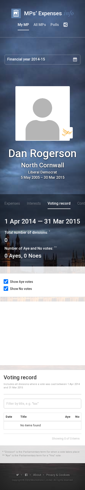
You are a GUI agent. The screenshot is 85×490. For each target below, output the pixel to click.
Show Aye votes (21, 282)
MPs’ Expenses (49, 13)
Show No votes (21, 289)
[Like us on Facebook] (26, 475)
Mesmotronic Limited (41, 480)
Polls (55, 25)
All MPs (40, 25)
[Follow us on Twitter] (17, 475)
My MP (23, 25)
